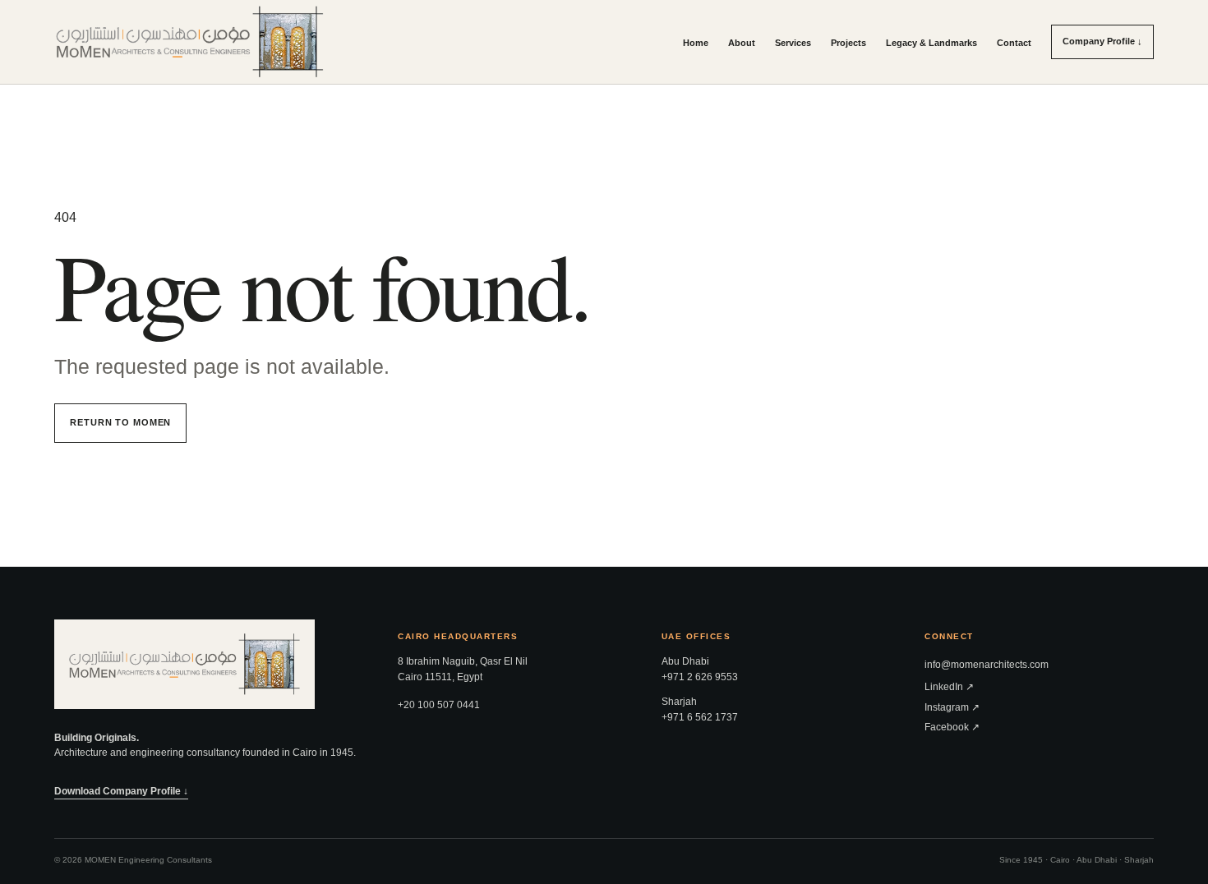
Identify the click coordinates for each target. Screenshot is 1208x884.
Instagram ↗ (952, 707)
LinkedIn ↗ (949, 687)
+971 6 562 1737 (700, 717)
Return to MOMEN (120, 422)
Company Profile (1102, 41)
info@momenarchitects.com (986, 664)
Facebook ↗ (952, 727)
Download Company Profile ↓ (121, 791)
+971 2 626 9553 (700, 677)
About (741, 43)
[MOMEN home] (189, 42)
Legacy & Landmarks (931, 43)
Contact (1014, 43)
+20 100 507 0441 (439, 705)
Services (793, 43)
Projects (848, 43)
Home (695, 43)
